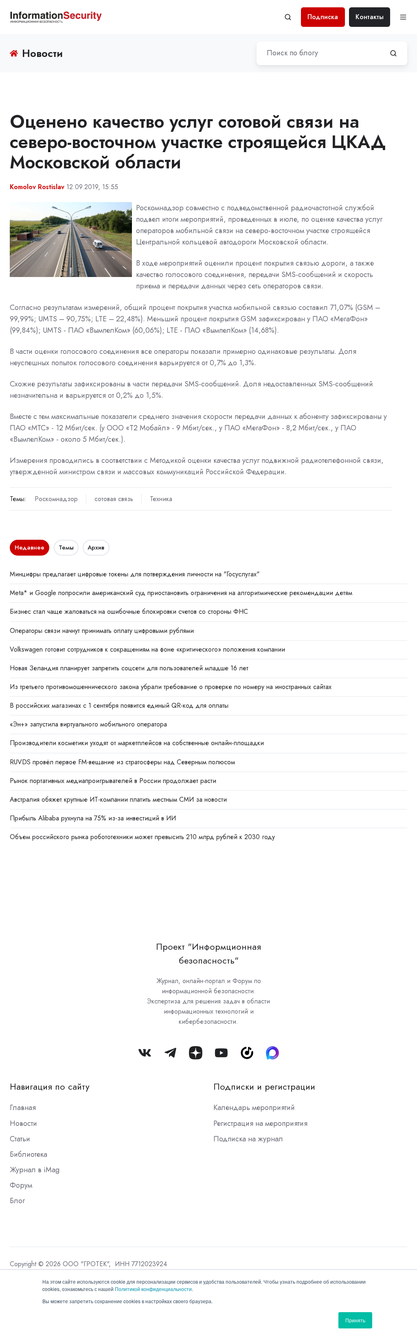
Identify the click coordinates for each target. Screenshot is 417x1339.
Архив (96, 547)
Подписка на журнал (248, 1139)
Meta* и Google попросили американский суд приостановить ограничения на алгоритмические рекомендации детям (181, 593)
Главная (23, 1107)
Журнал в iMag (34, 1170)
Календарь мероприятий (254, 1107)
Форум (21, 1185)
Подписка (322, 17)
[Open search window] (288, 17)
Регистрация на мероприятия (260, 1123)
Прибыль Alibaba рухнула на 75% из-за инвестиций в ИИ (93, 818)
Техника (161, 499)
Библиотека (28, 1154)
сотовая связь (113, 499)
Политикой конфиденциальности (153, 1288)
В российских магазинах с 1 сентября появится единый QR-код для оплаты (119, 705)
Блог (17, 1200)
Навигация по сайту (50, 1086)
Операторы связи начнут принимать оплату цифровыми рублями (102, 630)
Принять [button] (355, 1320)
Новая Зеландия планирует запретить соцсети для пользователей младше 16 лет (129, 668)
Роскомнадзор (56, 499)
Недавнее (29, 547)
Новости (23, 1123)
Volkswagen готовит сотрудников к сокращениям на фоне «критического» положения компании (147, 649)
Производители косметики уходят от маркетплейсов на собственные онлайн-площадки (137, 743)
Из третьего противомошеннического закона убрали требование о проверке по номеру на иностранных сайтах (170, 686)
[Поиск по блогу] (393, 53)
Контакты (370, 17)
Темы (66, 547)
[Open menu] (403, 17)
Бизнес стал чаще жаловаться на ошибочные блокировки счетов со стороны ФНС (129, 611)
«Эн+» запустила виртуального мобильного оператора (88, 724)
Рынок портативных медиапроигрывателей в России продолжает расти (113, 780)
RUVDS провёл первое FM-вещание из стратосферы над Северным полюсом (122, 762)
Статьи (20, 1139)
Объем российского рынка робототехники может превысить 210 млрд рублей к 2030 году (142, 837)
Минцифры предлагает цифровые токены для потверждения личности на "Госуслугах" (134, 574)
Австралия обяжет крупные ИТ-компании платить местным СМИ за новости (118, 799)
